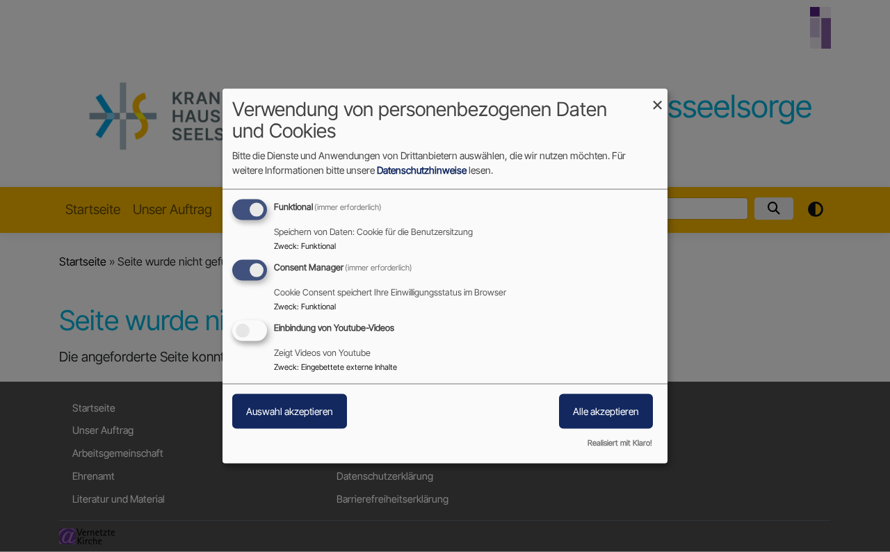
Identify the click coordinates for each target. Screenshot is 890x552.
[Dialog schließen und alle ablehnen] (657, 97)
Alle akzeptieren (606, 411)
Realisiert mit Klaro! (620, 442)
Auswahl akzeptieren (289, 411)
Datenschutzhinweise (422, 170)
